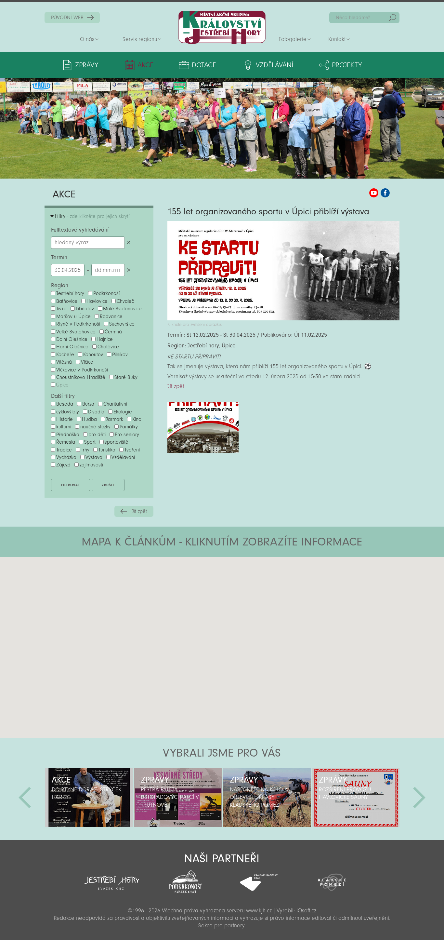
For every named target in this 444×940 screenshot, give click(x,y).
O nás (87, 39)
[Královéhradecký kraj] (258, 878)
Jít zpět (139, 511)
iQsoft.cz (306, 910)
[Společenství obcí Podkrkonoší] (185, 879)
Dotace (204, 65)
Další (419, 797)
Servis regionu (140, 39)
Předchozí (25, 797)
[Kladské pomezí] (332, 879)
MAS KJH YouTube (373, 192)
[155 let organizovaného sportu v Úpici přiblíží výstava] (283, 318)
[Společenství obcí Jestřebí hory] (112, 878)
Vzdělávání (274, 65)
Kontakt (337, 39)
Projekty (347, 65)
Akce (145, 65)
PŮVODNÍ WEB (67, 17)
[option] (89, 797)
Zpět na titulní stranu (222, 27)
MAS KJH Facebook (385, 192)
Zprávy (86, 65)
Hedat (392, 17)
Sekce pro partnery (221, 925)
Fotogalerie (293, 39)
